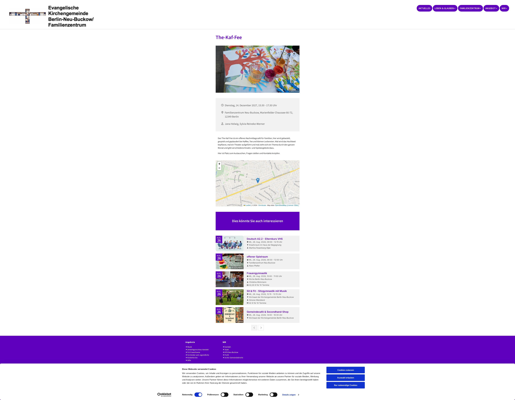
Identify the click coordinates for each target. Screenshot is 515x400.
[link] (445, 8)
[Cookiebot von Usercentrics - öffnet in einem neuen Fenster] (164, 395)
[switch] (224, 394)
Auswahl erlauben (345, 378)
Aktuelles (424, 8)
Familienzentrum (469, 8)
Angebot (490, 8)
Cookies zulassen (345, 370)
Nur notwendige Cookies (345, 385)
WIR (503, 8)
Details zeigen (289, 395)
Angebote (190, 342)
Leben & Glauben (444, 8)
